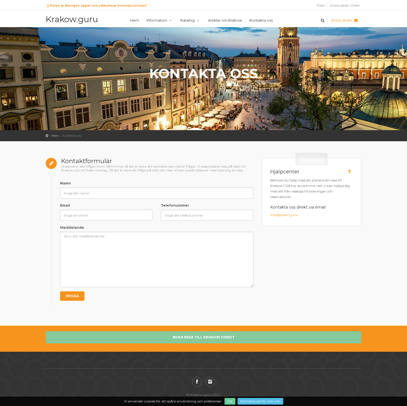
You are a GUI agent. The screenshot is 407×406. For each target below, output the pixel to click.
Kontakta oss (261, 20)
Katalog (188, 20)
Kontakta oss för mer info (260, 401)
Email (65, 205)
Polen (321, 5)
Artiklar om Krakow (225, 20)
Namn (65, 183)
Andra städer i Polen (345, 5)
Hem (134, 20)
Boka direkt (342, 20)
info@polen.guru (284, 215)
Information (157, 20)
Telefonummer (175, 205)
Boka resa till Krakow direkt (204, 337)
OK (230, 401)
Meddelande (72, 227)
